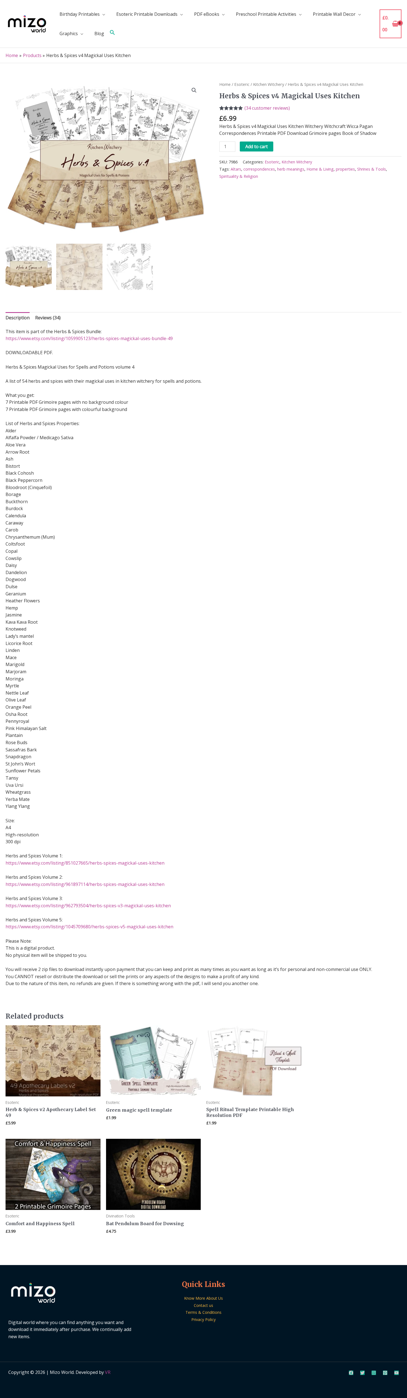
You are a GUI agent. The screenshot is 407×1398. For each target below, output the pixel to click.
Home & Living (320, 169)
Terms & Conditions (203, 1312)
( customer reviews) (267, 108)
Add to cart (256, 146)
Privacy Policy (203, 1319)
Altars (236, 169)
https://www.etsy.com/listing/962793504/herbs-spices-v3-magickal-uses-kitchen (88, 906)
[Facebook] (351, 1373)
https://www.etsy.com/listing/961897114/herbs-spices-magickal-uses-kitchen (85, 884)
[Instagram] (374, 1373)
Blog (99, 33)
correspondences (259, 169)
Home (225, 84)
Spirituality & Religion (238, 176)
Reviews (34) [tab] (48, 318)
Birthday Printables (80, 14)
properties (345, 169)
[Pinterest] (385, 1373)
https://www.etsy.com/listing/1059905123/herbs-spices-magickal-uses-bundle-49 (89, 338)
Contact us (203, 1305)
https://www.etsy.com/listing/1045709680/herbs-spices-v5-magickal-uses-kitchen (89, 927)
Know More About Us (203, 1298)
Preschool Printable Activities (266, 14)
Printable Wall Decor (334, 14)
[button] (112, 33)
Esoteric (241, 84)
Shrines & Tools (371, 169)
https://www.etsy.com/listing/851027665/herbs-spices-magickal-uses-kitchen (85, 863)
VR (107, 1372)
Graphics (69, 33)
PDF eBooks (206, 14)
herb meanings (290, 169)
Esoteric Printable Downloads (146, 14)
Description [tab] (18, 318)
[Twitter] (362, 1373)
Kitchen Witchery (268, 84)
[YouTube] (396, 1373)
